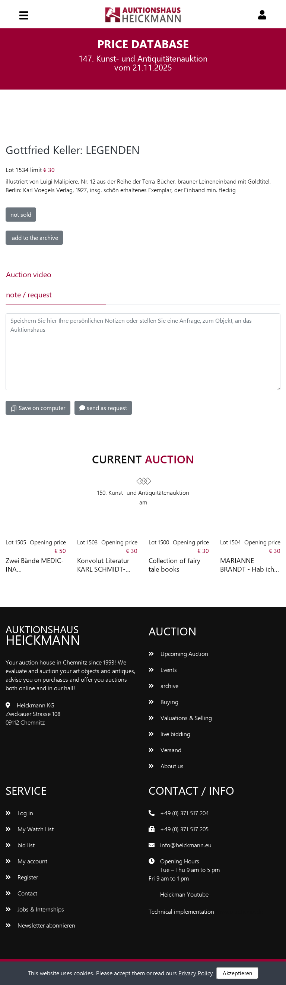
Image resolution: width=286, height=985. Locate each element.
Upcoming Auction (183, 653)
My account (31, 861)
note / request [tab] (29, 294)
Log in (24, 813)
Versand (170, 750)
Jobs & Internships (40, 909)
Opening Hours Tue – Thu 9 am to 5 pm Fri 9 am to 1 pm (184, 869)
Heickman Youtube (184, 894)
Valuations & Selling (185, 718)
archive (168, 686)
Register (27, 877)
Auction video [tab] (28, 274)
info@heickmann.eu (186, 845)
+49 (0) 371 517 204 (184, 813)
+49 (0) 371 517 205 (184, 829)
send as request (106, 408)
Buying (168, 702)
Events (168, 669)
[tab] (155, 274)
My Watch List (35, 829)
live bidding (174, 734)
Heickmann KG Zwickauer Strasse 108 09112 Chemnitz (33, 713)
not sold (20, 214)
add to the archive (34, 237)
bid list (25, 845)
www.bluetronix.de (239, 911)
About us (171, 766)
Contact (26, 893)
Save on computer (41, 408)
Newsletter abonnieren (45, 925)
